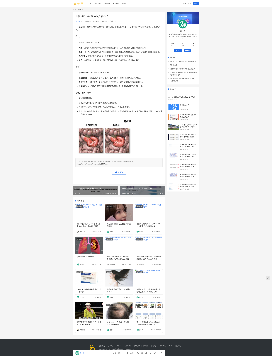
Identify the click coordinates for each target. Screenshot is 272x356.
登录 (184, 3)
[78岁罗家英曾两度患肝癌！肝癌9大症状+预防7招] (89, 310)
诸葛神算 (154, 346)
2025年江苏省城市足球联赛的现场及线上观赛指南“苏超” (188, 127)
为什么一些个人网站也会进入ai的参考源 (183, 61)
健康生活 (104, 21)
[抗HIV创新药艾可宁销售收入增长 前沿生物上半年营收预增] (89, 212)
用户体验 (107, 3)
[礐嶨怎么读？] (173, 107)
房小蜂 (77, 21)
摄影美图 (137, 346)
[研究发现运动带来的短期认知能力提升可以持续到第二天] (149, 310)
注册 (189, 3)
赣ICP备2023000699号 (126, 349)
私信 (188, 50)
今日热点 (98, 3)
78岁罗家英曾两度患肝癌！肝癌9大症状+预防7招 (89, 323)
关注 (179, 50)
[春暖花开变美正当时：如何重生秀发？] (119, 278)
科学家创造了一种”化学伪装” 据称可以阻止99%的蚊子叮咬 (148, 290)
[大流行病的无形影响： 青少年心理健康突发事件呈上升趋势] (149, 245)
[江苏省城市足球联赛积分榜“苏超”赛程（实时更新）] (173, 137)
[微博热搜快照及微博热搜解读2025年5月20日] (173, 166)
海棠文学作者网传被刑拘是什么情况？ (182, 69)
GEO (170, 346)
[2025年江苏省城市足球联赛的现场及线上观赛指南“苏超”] (173, 127)
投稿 (195, 3)
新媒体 (124, 3)
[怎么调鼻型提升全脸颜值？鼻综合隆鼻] (119, 212)
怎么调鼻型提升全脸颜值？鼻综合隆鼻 (119, 225)
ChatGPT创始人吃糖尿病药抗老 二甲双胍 (89, 290)
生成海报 (131, 353)
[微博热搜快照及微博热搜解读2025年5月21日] (173, 147)
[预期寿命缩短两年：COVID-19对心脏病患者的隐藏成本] (149, 212)
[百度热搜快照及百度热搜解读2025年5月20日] (173, 176)
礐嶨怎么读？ (174, 65)
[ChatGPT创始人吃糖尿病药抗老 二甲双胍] (89, 278)
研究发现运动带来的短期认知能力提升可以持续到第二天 (148, 323)
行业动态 (116, 3)
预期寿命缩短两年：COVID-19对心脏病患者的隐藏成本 (148, 225)
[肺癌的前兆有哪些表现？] (89, 245)
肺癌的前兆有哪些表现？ (86, 256)
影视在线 (178, 346)
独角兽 (145, 346)
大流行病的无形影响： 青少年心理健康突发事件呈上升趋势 (149, 257)
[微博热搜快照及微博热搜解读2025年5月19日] (173, 186)
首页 (90, 3)
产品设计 (120, 346)
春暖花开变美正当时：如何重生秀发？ (119, 290)
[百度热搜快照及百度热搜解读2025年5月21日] (173, 156)
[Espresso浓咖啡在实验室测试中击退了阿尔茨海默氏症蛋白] (119, 245)
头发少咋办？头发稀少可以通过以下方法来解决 (119, 323)
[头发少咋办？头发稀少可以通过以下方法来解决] (119, 310)
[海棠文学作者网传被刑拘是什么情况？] (173, 117)
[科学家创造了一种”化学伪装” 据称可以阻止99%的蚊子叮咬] (149, 278)
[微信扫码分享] (138, 353)
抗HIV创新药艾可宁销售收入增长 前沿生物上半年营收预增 (88, 225)
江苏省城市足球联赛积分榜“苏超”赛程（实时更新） (188, 137)
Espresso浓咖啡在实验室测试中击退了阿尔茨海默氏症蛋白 (118, 257)
